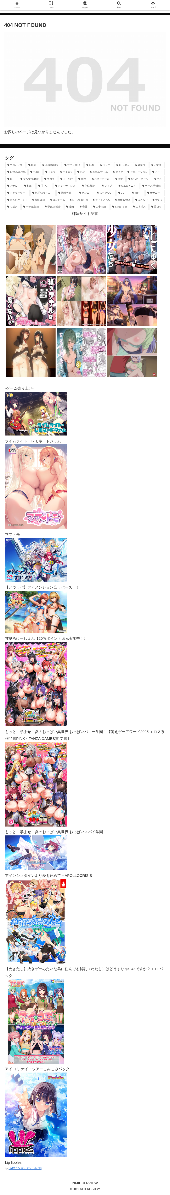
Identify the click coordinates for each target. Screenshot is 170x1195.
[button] (157, 670)
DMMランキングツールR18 (25, 1168)
